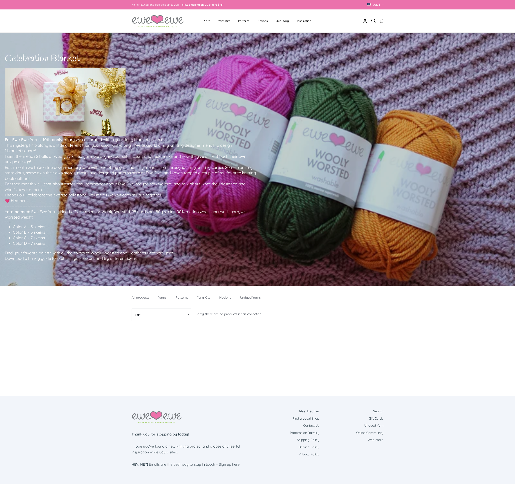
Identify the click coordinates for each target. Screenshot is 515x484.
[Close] (313, 179)
